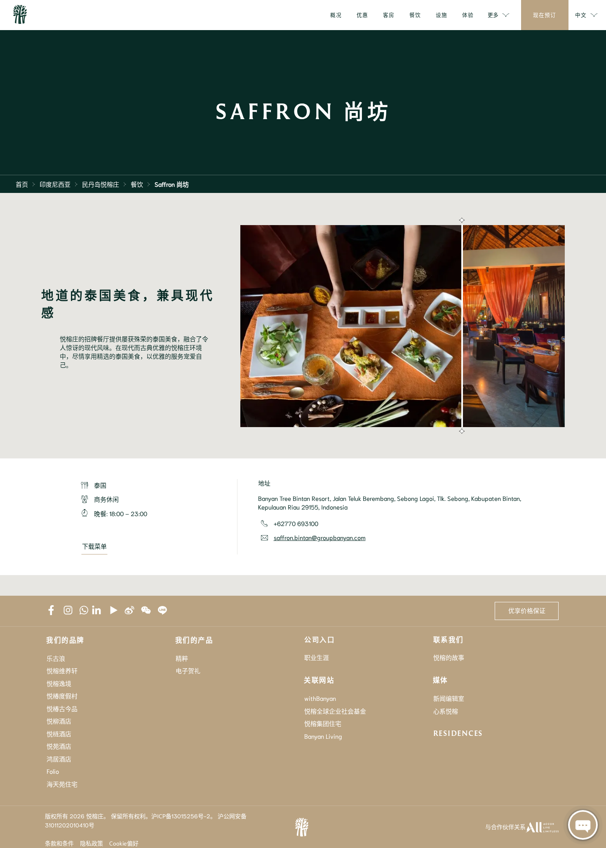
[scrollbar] (460, 326)
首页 (22, 184)
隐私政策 (91, 843)
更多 (493, 14)
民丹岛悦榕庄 (100, 184)
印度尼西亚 (55, 184)
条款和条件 (59, 843)
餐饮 (137, 184)
